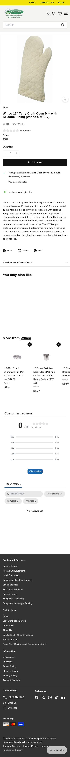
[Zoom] (65, 99)
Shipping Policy (10, 671)
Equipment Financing (13, 598)
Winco (6, 123)
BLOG (61, 2)
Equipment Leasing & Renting (17, 603)
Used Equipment (11, 575)
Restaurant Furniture (13, 589)
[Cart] (60, 13)
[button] (35, 437)
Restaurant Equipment (14, 571)
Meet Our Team (10, 639)
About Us (7, 630)
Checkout (7, 661)
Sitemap (45, 746)
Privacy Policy (10, 675)
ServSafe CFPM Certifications (18, 635)
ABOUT (32, 2)
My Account (9, 657)
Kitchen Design (10, 566)
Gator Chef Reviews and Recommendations (24, 644)
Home (6, 108)
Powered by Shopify (13, 750)
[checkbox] (30, 501)
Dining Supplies (10, 585)
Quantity (8, 146)
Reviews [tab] (13, 484)
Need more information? (17, 262)
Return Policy (9, 666)
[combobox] (35, 25)
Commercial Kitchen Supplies (17, 580)
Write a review (35, 471)
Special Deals (10, 594)
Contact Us (8, 625)
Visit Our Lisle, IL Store (14, 621)
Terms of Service (11, 680)
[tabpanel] (35, 518)
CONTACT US (47, 2)
